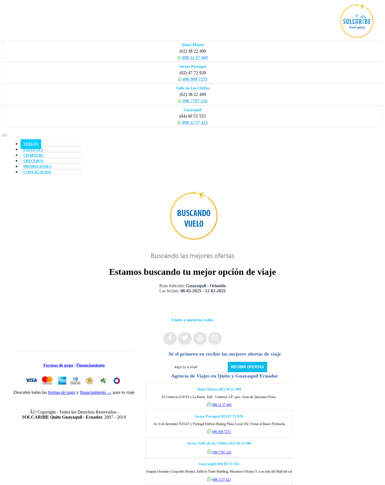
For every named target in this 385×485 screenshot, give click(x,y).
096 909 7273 (194, 79)
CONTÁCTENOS (37, 172)
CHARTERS (33, 155)
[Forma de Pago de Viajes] (74, 387)
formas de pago (61, 392)
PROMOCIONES (37, 167)
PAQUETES (33, 150)
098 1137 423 (221, 479)
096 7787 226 (194, 100)
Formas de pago (58, 365)
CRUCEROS (33, 161)
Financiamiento (90, 365)
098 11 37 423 (194, 122)
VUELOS (30, 144)
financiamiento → (96, 392)
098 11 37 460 (194, 57)
